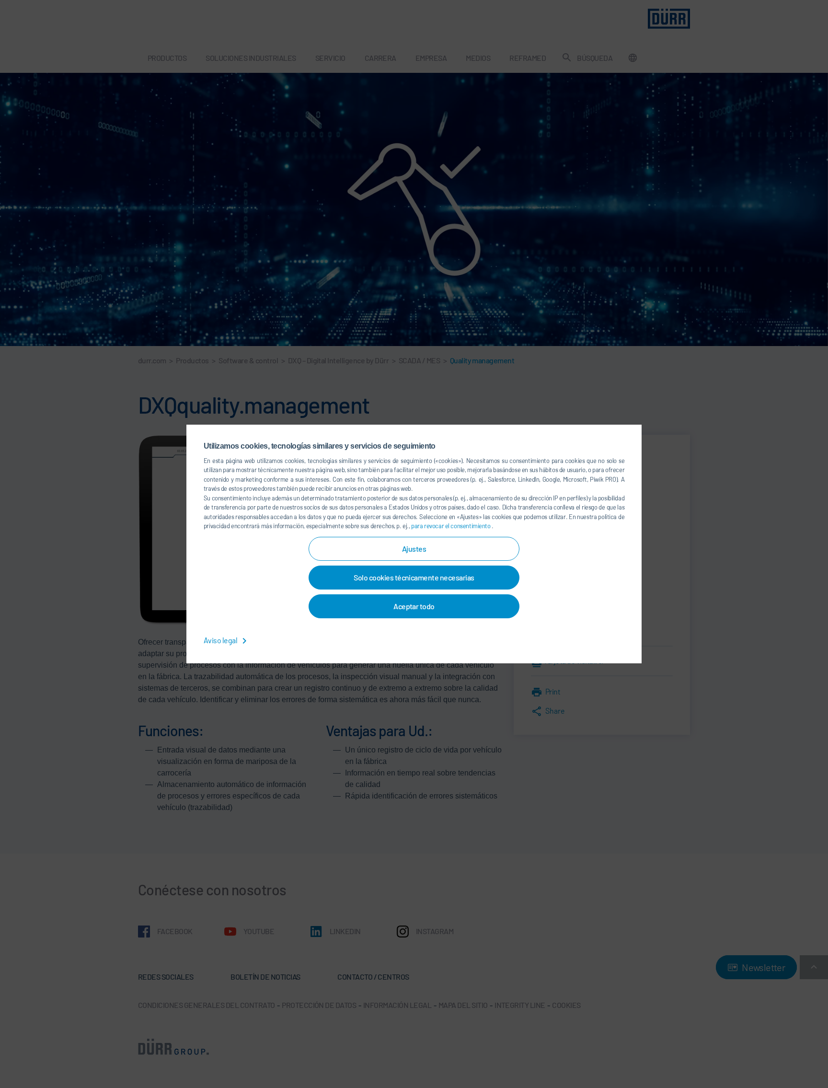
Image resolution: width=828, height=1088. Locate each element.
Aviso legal (221, 640)
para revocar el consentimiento (451, 526)
